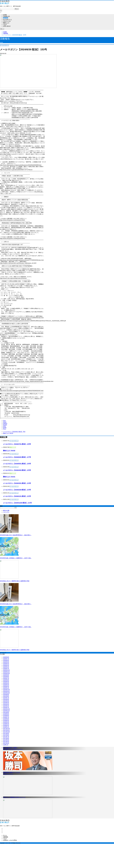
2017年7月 (6, 736)
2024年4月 (6, 702)
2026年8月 (6, 657)
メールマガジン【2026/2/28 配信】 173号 (17, 489)
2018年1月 (6, 727)
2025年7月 (6, 678)
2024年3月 (6, 704)
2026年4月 (6, 663)
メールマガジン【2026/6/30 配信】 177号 (17, 457)
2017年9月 (6, 733)
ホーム (5, 835)
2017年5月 (6, 740)
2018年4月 (6, 722)
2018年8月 (6, 715)
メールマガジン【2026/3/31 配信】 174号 (17, 483)
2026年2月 (6, 667)
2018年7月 (6, 717)
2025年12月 (6, 670)
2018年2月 (6, 725)
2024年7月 (6, 697)
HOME (5, 14)
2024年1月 (6, 707)
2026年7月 (6, 658)
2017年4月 (6, 741)
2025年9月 (6, 675)
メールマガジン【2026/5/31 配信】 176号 (17, 463)
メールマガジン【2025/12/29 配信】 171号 (17, 503)
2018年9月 (6, 714)
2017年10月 (6, 731)
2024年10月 (6, 692)
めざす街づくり (7, 19)
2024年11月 (6, 691)
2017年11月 (6, 730)
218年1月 (5, 744)
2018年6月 (6, 718)
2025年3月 (6, 684)
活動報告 (5, 18)
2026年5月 (6, 662)
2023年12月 (6, 709)
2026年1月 (6, 668)
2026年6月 (6, 660)
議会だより (13, 447)
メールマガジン (4, 45)
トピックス (6, 512)
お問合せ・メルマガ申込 (10, 840)
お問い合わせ (7, 26)
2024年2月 (6, 705)
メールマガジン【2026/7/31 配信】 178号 (17, 444)
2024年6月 (6, 699)
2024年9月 (6, 694)
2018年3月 (6, 723)
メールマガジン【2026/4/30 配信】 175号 (17, 470)
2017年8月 (6, 735)
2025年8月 (6, 676)
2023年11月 (6, 710)
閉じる (16, 9)
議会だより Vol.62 (9, 450)
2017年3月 (6, 743)
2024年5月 (6, 701)
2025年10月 (6, 673)
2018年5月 (6, 720)
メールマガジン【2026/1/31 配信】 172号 (17, 496)
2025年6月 (6, 679)
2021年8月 (6, 712)
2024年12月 (6, 689)
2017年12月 (6, 728)
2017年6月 (6, 738)
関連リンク (6, 22)
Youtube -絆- (6, 16)
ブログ (5, 24)
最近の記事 (6, 510)
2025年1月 (6, 688)
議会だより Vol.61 (9, 476)
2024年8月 (6, 696)
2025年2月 (6, 686)
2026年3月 (6, 665)
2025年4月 (6, 683)
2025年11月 (6, 671)
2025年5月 (6, 681)
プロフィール (7, 21)
